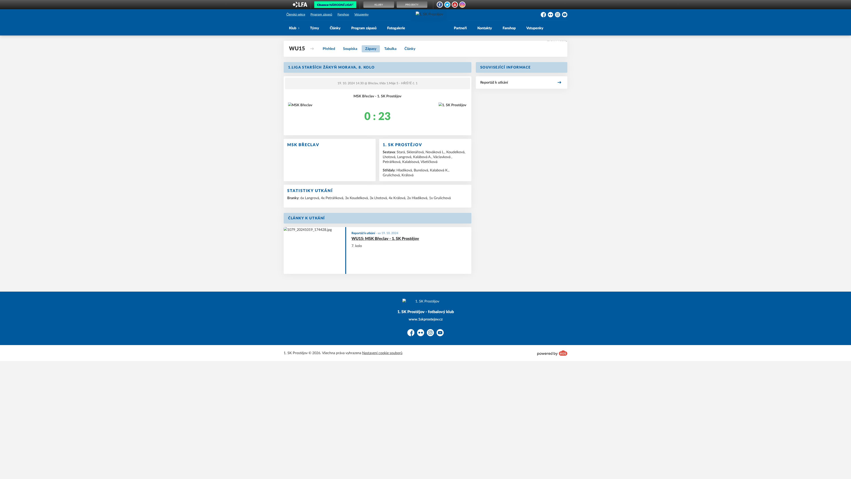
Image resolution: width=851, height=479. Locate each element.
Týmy (314, 28)
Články (335, 28)
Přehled (329, 49)
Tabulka (390, 49)
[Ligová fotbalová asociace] (300, 6)
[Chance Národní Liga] (335, 5)
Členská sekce (295, 14)
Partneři (460, 28)
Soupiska (350, 49)
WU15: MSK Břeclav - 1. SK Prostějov (385, 239)
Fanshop (343, 14)
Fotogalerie (396, 28)
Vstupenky (361, 14)
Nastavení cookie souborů (382, 353)
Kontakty (484, 28)
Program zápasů (321, 14)
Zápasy (370, 49)
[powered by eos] (552, 353)
